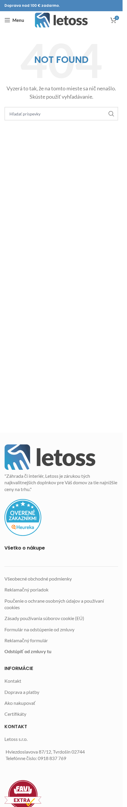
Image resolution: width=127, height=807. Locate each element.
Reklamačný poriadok (26, 589)
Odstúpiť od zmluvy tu (27, 651)
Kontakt (12, 681)
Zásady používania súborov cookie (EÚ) (44, 618)
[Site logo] (61, 20)
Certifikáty (15, 714)
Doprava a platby (21, 692)
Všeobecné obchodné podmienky (38, 578)
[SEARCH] (111, 113)
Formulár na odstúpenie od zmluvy (39, 629)
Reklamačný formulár (26, 640)
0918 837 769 (52, 758)
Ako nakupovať (19, 703)
